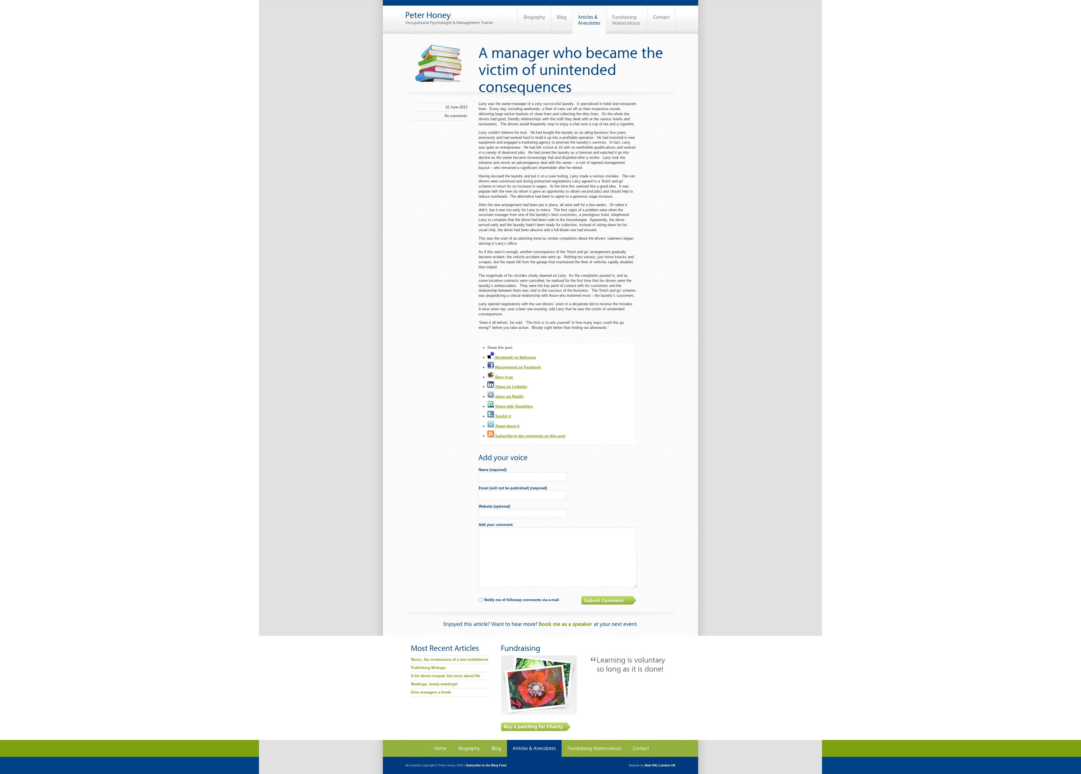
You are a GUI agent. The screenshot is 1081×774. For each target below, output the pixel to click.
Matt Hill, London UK (660, 765)
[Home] (440, 748)
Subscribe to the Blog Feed (486, 765)
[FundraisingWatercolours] (626, 20)
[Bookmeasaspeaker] (565, 624)
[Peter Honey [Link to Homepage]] (449, 12)
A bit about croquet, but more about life (445, 676)
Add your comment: (496, 525)
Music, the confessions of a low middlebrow (449, 659)
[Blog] (561, 20)
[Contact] (661, 20)
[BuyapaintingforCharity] (536, 726)
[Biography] (534, 20)
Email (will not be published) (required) (513, 488)
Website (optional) (494, 506)
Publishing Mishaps (428, 668)
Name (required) (492, 470)
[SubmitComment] (609, 600)
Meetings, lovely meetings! (434, 684)
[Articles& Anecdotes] (589, 20)
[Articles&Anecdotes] (534, 748)
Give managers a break (431, 692)
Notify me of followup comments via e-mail (521, 600)
